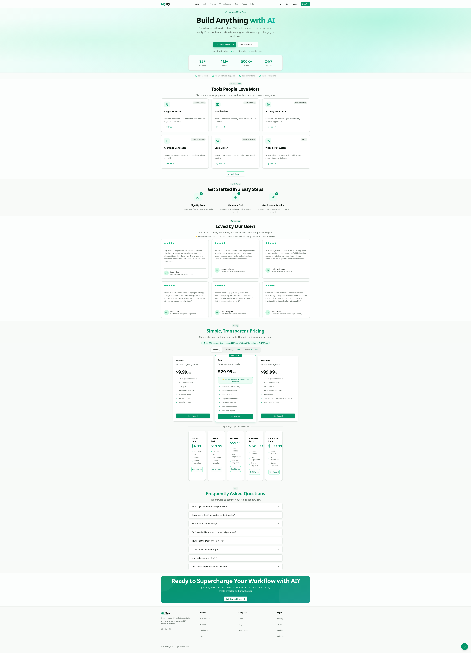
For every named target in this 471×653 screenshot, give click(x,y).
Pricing (213, 4)
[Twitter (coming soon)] (162, 629)
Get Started (193, 416)
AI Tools (203, 624)
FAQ (201, 636)
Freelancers (226, 4)
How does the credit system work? (207, 540)
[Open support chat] (464, 646)
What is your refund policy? (204, 523)
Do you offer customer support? (206, 549)
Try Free (168, 127)
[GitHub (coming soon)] (166, 629)
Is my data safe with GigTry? (204, 558)
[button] (185, 115)
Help (252, 4)
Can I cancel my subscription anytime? (209, 566)
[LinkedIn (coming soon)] (170, 629)
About (244, 4)
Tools (204, 4)
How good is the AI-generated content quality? (213, 515)
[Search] (280, 4)
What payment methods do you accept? (209, 506)
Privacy (280, 618)
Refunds (280, 636)
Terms (279, 624)
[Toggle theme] (287, 4)
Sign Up (305, 4)
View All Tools (233, 174)
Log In (295, 4)
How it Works (205, 618)
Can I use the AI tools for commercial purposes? (213, 532)
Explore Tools (246, 44)
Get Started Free (222, 44)
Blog (236, 4)
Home (196, 4)
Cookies (280, 630)
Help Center (243, 630)
